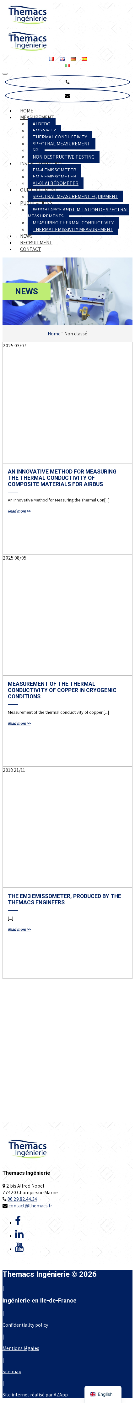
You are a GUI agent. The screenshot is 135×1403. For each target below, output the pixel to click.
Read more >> (19, 511)
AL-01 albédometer (55, 183)
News (26, 236)
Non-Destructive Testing (63, 157)
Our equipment (38, 190)
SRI (36, 150)
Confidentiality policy (25, 1325)
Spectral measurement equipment (75, 196)
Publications (36, 203)
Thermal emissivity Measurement (73, 229)
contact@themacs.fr (30, 1205)
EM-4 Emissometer (54, 170)
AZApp (61, 1394)
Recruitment (36, 242)
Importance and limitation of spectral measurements (78, 212)
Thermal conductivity (60, 137)
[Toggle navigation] (5, 74)
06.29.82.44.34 (22, 1199)
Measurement (37, 117)
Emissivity (44, 130)
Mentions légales (21, 1348)
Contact (30, 249)
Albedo (42, 124)
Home (26, 110)
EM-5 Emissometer (54, 176)
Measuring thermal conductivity (73, 222)
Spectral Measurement (61, 143)
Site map (12, 1371)
